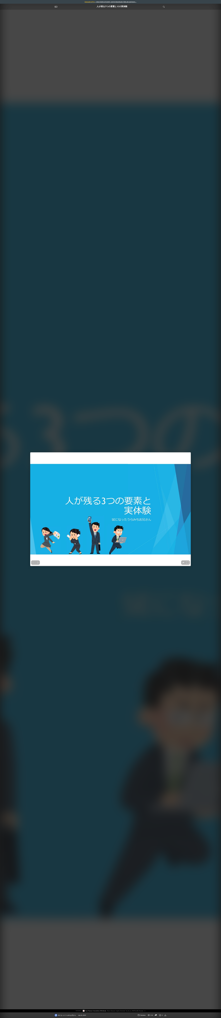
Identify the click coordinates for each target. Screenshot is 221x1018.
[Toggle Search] (164, 6)
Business (143, 1015)
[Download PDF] (165, 1015)
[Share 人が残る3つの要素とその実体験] (156, 1015)
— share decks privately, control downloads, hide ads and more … (110, 2)
